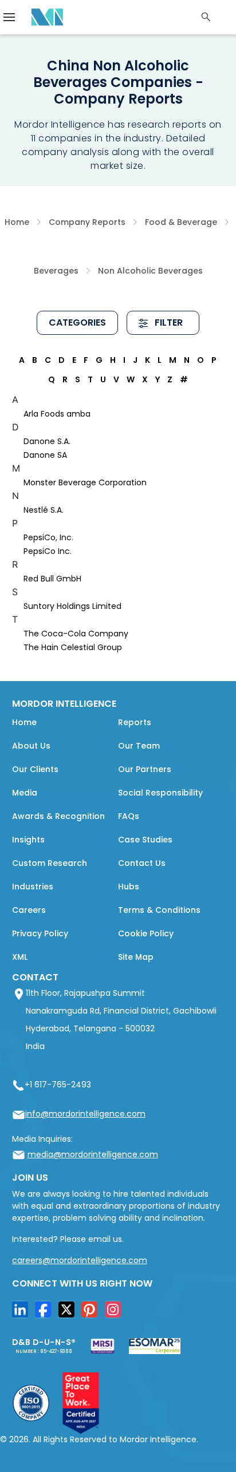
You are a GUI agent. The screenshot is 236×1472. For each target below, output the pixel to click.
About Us (31, 745)
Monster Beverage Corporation (85, 482)
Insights (28, 839)
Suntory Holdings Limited (72, 606)
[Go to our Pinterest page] (92, 1313)
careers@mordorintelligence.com (79, 1260)
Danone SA (45, 455)
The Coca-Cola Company (75, 633)
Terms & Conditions (159, 910)
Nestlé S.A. (43, 510)
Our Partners (144, 769)
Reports (134, 722)
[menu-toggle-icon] (9, 17)
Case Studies (145, 839)
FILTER (167, 322)
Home (24, 722)
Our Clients (35, 769)
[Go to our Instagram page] (116, 1313)
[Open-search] (206, 17)
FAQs (128, 816)
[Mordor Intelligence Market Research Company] (44, 17)
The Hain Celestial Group (72, 647)
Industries (32, 886)
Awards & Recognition (58, 816)
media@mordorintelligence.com (92, 1154)
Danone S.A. (46, 441)
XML (19, 957)
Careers (29, 910)
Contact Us (142, 863)
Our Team (139, 745)
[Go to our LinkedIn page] (23, 1313)
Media (24, 792)
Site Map (136, 957)
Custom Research (49, 863)
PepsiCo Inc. (47, 551)
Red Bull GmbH (52, 578)
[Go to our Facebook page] (46, 1313)
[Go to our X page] (69, 1313)
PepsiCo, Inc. (48, 537)
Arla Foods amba (57, 414)
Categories (77, 322)
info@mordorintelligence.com (85, 1113)
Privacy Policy (40, 933)
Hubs (128, 886)
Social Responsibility (160, 792)
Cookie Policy (146, 933)
